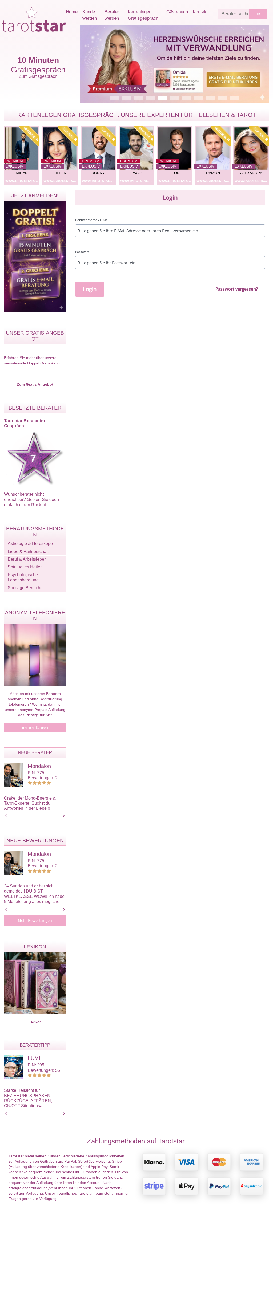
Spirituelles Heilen (25, 567)
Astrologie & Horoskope (30, 543)
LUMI (34, 1058)
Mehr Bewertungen (35, 920)
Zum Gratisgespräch (38, 76)
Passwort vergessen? (236, 289)
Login (90, 289)
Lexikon (35, 1022)
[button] (174, 64)
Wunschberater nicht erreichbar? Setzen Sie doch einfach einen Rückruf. (31, 499)
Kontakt (200, 11)
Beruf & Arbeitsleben (27, 559)
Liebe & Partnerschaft (28, 551)
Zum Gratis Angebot (35, 384)
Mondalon (39, 766)
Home (72, 11)
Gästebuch (177, 11)
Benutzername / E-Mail (92, 220)
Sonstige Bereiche (25, 587)
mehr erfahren (35, 727)
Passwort (82, 252)
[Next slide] (63, 816)
